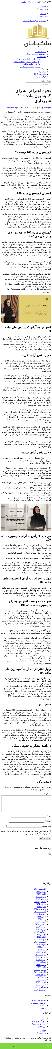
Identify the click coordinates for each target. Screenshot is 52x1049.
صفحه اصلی (40, 51)
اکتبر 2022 (41, 967)
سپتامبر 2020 (40, 990)
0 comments (11, 107)
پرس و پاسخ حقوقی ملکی (34, 20)
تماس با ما (41, 77)
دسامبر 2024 (40, 901)
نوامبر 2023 (41, 934)
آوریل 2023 (41, 952)
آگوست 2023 (40, 942)
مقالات (42, 69)
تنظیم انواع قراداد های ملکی (28, 59)
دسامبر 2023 (40, 932)
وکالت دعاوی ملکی (31, 64)
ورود (43, 1019)
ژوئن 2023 (41, 947)
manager (47, 107)
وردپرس (42, 1026)
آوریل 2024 (41, 922)
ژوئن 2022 (41, 977)
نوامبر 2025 (41, 891)
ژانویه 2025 (41, 899)
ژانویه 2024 (41, 929)
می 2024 (42, 919)
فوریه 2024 (41, 927)
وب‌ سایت (46, 826)
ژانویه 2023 (41, 959)
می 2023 (42, 949)
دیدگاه (47, 794)
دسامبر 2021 (40, 987)
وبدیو (43, 1008)
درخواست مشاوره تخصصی (23, 1046)
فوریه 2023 (41, 957)
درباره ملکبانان (39, 74)
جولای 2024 (40, 914)
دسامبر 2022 (40, 962)
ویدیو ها (42, 72)
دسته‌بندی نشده (39, 1000)
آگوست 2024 (40, 912)
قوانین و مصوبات (38, 1003)
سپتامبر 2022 (40, 969)
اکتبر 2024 (41, 906)
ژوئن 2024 (41, 917)
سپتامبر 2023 (40, 939)
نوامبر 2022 (41, 964)
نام (49, 816)
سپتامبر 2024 (40, 909)
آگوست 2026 (40, 889)
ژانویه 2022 (41, 985)
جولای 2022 (40, 975)
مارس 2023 (40, 954)
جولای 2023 (40, 944)
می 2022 (42, 980)
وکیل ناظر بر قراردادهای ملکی (26, 61)
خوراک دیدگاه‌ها (39, 1024)
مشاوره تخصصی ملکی (35, 54)
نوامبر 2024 (41, 904)
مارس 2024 (40, 924)
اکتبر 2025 (41, 894)
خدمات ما (41, 56)
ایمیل (48, 821)
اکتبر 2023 (41, 937)
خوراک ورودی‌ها (39, 1021)
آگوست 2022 (40, 972)
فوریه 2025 (41, 896)
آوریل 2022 (41, 982)
